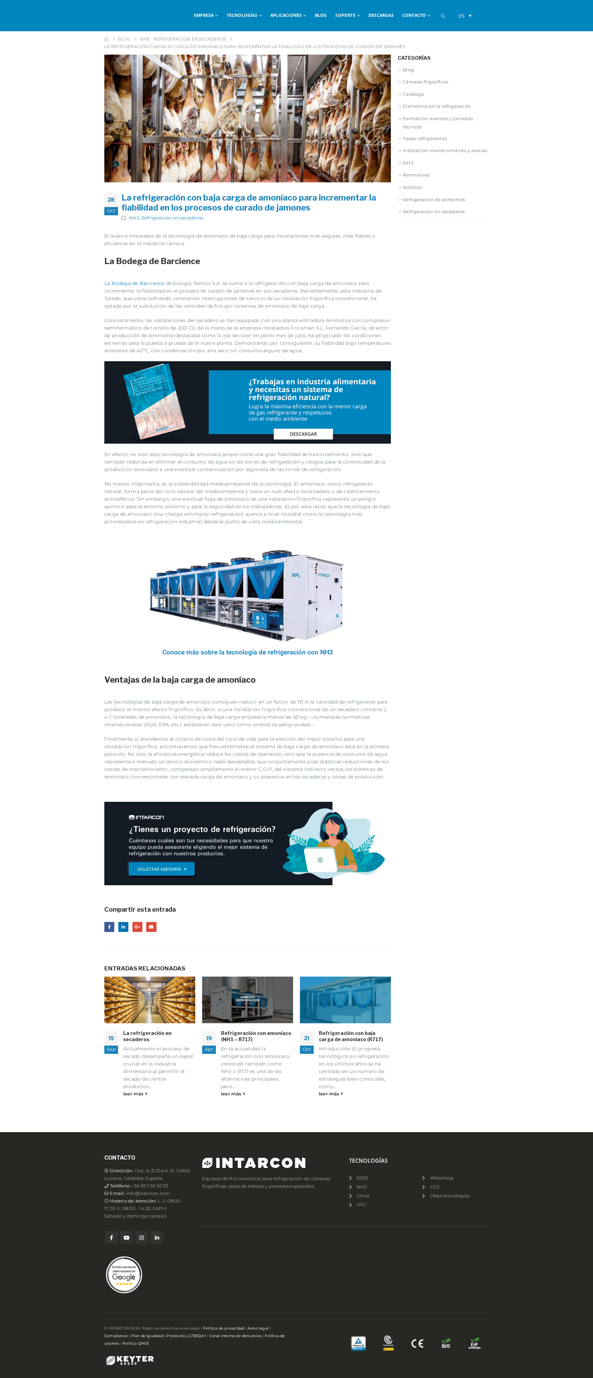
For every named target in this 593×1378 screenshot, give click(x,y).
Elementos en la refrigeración (437, 106)
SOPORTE (345, 15)
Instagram (141, 1237)
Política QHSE (136, 1343)
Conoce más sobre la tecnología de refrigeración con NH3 (247, 652)
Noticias (412, 187)
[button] (443, 16)
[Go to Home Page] (106, 39)
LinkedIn (123, 927)
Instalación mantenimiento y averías (445, 150)
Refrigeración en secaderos (172, 217)
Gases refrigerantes (425, 138)
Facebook (109, 927)
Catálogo (413, 94)
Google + (137, 927)
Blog (408, 69)
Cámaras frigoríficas (425, 81)
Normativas (416, 175)
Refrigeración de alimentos (434, 199)
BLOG (321, 15)
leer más (134, 1093)
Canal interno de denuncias (235, 1335)
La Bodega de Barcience (134, 283)
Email (151, 927)
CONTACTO (414, 15)
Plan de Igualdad (147, 1335)
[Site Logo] (131, 15)
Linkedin (157, 1237)
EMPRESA (203, 15)
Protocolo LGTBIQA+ (186, 1335)
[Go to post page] (149, 1000)
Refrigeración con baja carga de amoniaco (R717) (351, 1036)
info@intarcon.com (148, 1193)
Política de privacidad (223, 1328)
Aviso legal (257, 1328)
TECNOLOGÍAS (242, 15)
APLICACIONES (286, 15)
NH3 (134, 217)
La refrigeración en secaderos (147, 1036)
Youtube (126, 1237)
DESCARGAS (381, 15)
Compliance (116, 1335)
